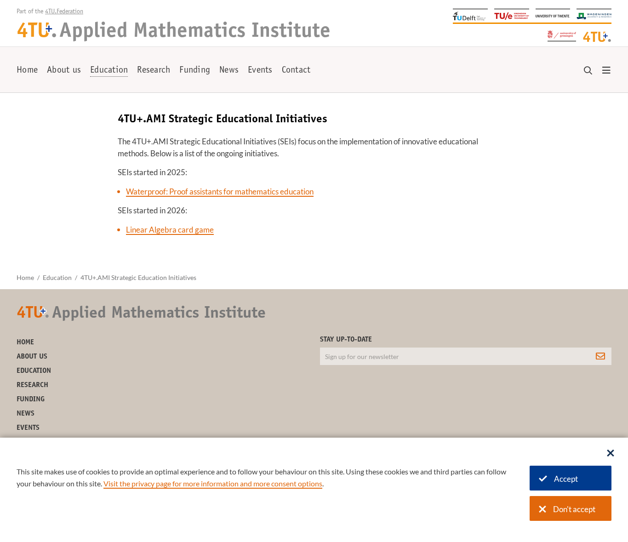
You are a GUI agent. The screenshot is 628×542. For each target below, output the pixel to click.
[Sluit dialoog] (610, 453)
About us (64, 70)
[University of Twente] (553, 15)
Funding (194, 70)
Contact (296, 70)
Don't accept (574, 509)
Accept (566, 479)
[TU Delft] (470, 15)
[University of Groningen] (562, 35)
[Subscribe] (600, 356)
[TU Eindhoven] (511, 15)
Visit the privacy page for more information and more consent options (212, 483)
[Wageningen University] (594, 15)
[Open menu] (606, 71)
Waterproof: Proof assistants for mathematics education (220, 191)
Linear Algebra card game (170, 229)
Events (260, 70)
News (229, 70)
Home (27, 70)
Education (109, 70)
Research (153, 70)
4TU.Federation (64, 12)
